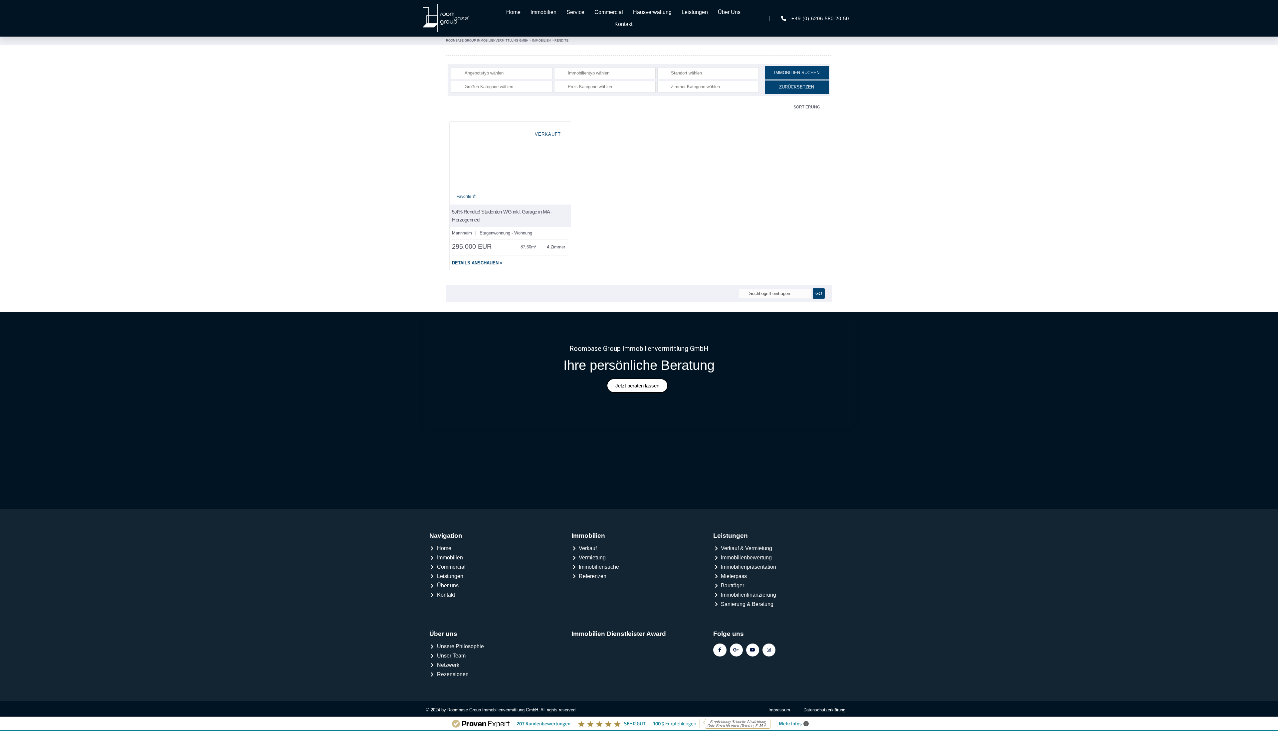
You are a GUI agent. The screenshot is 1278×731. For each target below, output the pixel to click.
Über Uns (729, 12)
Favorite (464, 196)
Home (513, 12)
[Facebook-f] (719, 650)
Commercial (608, 12)
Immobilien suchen (796, 72)
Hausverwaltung (652, 12)
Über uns (443, 633)
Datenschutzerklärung (824, 709)
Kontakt (623, 24)
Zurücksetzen (796, 86)
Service (575, 12)
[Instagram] (768, 650)
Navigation (445, 535)
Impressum (779, 709)
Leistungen (695, 12)
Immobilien (543, 12)
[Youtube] (752, 650)
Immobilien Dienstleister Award (618, 633)
